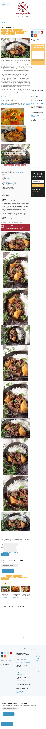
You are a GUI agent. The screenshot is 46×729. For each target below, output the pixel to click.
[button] (13, 160)
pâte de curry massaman (12, 90)
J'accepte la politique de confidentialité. (10, 552)
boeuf (10, 29)
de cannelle (8, 178)
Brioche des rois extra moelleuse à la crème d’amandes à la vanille (23, 683)
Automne (39, 193)
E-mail (2, 550)
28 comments (19, 692)
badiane (5, 179)
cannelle (11, 31)
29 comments (26, 685)
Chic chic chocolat (19, 172)
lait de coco (24, 31)
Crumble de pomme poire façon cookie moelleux (25, 596)
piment (3, 34)
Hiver (12, 577)
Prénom (2, 544)
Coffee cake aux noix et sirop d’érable (37, 113)
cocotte (17, 31)
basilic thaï (4, 29)
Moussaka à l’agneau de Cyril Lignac (22, 689)
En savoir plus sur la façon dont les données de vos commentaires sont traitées (15, 638)
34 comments (34, 116)
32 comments (26, 680)
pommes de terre (10, 34)
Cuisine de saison (35, 191)
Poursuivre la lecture (6, 718)
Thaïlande (24, 577)
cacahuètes (4, 31)
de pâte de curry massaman (10, 177)
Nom (2, 547)
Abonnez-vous (7, 570)
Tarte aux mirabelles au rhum (15, 595)
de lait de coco (8, 186)
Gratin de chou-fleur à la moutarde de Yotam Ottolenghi (38, 107)
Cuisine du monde (5, 577)
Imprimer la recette (9, 165)
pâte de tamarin (24, 90)
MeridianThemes (16, 697)
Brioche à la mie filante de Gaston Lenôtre (36, 95)
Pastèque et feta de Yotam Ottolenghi (36, 101)
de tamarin (11, 183)
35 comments (42, 97)
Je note (23, 165)
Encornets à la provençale (5, 595)
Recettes (18, 577)
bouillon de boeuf (18, 29)
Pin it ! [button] (18, 165)
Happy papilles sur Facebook (36, 649)
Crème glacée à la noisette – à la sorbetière (38, 120)
